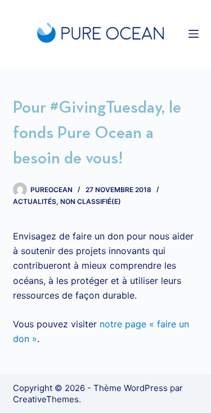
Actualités (34, 201)
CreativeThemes (46, 399)
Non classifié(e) (90, 201)
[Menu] (193, 34)
